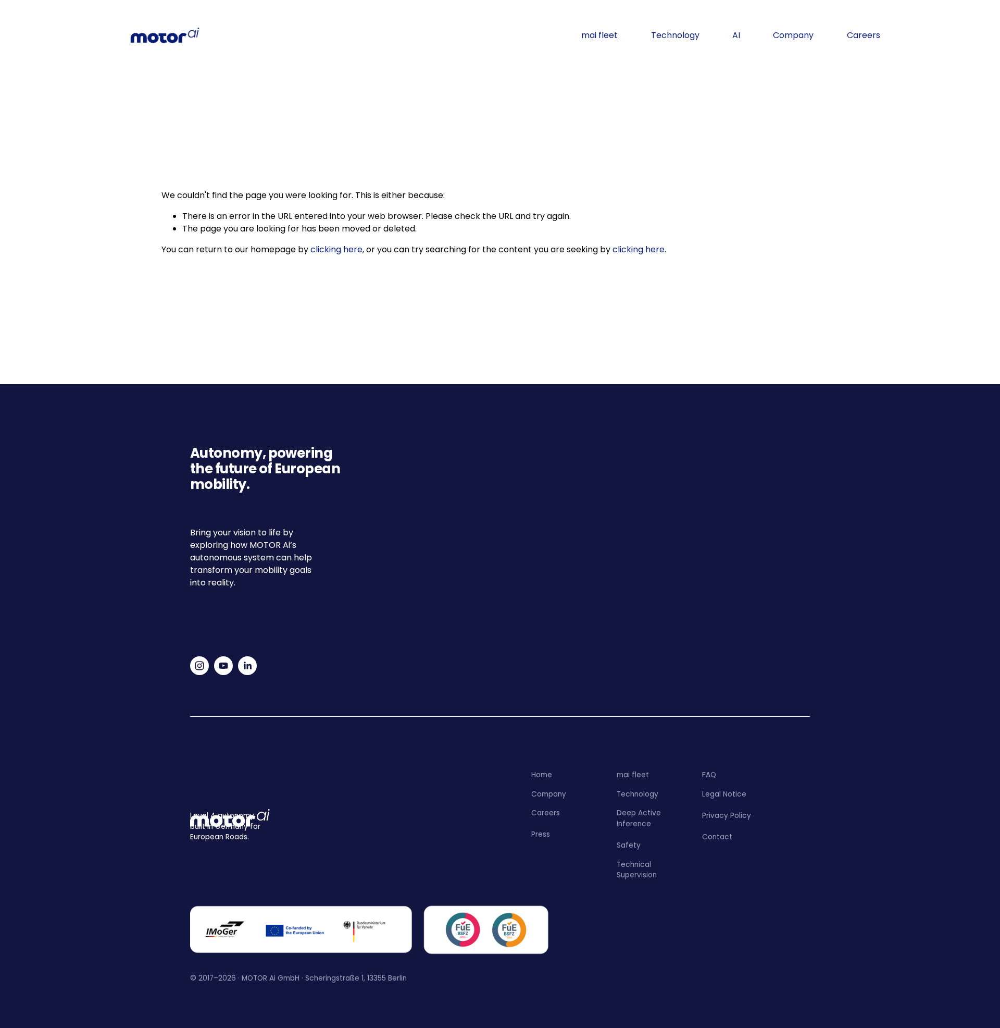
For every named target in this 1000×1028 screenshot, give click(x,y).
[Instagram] (199, 665)
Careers (863, 35)
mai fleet (599, 35)
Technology (675, 35)
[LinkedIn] (247, 665)
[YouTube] (223, 665)
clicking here (336, 249)
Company (793, 35)
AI (736, 35)
